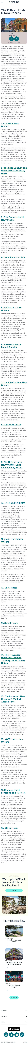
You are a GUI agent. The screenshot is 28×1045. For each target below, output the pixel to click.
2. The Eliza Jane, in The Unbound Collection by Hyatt (14, 170)
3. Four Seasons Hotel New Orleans (12, 218)
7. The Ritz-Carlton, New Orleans (14, 383)
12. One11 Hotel (9, 587)
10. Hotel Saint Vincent (13, 502)
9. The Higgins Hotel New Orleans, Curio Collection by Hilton (11, 465)
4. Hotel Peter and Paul (13, 257)
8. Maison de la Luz (11, 424)
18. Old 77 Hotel (9, 828)
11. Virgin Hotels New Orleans (12, 540)
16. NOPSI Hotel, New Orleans (12, 740)
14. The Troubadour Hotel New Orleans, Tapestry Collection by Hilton (13, 658)
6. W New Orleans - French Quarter (11, 345)
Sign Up (14, 890)
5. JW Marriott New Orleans (11, 309)
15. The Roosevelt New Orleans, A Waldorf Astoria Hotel (13, 699)
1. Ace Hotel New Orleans (10, 124)
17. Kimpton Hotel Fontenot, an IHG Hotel (13, 791)
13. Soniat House (9, 623)
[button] (2, 2)
